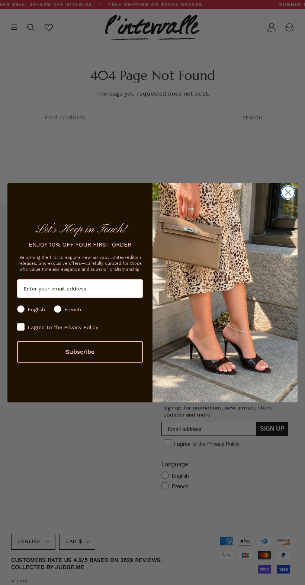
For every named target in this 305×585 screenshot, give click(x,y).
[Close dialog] (288, 192)
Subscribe (79, 351)
